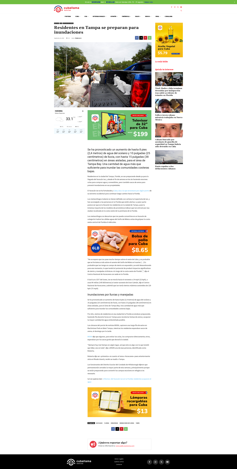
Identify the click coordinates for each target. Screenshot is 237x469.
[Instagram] (175, 7)
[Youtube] (181, 7)
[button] (181, 10)
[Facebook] (172, 7)
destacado (99, 423)
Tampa (137, 423)
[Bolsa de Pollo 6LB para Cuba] (119, 241)
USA (61, 23)
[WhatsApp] (149, 38)
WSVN (89, 336)
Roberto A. (78, 38)
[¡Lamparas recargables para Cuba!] (119, 416)
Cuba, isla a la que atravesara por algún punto (131, 190)
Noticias (56, 23)
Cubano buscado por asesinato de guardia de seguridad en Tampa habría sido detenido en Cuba (168, 143)
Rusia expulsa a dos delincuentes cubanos (165, 167)
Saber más (149, 2)
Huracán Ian (114, 423)
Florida (106, 423)
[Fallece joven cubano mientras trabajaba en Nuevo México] (169, 106)
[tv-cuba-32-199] (119, 139)
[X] (178, 7)
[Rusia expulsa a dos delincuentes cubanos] (169, 157)
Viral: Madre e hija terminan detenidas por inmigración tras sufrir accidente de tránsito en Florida (168, 91)
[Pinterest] (145, 38)
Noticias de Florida (68, 23)
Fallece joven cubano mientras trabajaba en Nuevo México (168, 117)
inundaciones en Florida (127, 423)
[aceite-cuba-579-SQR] (169, 57)
